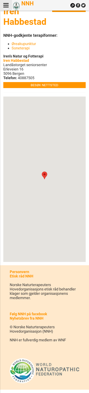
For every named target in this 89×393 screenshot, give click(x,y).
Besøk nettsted (44, 85)
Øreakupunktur (24, 44)
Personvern (19, 272)
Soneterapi (21, 48)
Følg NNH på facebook (28, 314)
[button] (44, 175)
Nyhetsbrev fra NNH (26, 318)
